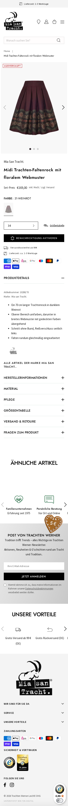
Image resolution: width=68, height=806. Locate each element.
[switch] (59, 800)
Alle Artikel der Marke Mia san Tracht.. (29, 365)
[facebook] (5, 786)
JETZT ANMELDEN (34, 576)
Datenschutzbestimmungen (39, 588)
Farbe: (17, 198)
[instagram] (12, 786)
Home (7, 51)
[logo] (13, 20)
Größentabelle (57, 225)
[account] (46, 22)
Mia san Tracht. (14, 162)
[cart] (54, 22)
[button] (62, 22)
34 (9, 225)
